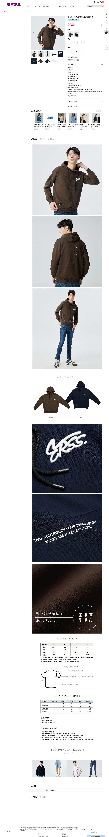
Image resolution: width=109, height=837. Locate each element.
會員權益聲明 (65, 836)
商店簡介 (40, 834)
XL (79, 42)
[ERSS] (13, 4)
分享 (71, 106)
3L (84, 42)
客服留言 (64, 834)
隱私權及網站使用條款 (43, 836)
